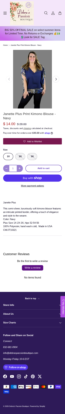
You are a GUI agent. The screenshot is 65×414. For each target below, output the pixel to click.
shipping (27, 128)
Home (5, 45)
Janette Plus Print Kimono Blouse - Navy (26, 45)
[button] (59, 13)
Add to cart (44, 168)
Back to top (31, 298)
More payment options (32, 185)
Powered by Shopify (37, 406)
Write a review (33, 267)
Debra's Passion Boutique (19, 406)
